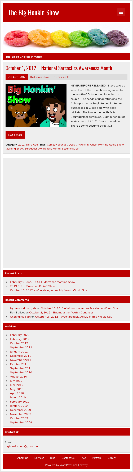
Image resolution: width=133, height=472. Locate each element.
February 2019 (19, 339)
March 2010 (18, 397)
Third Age (32, 144)
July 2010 (16, 380)
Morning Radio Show (111, 144)
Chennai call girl (20, 316)
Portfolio (96, 458)
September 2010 (21, 372)
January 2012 (19, 351)
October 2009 (19, 418)
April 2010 (17, 393)
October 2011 (19, 364)
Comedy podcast (57, 144)
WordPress (66, 465)
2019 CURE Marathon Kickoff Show (33, 286)
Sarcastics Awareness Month (43, 148)
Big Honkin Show (39, 76)
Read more (15, 134)
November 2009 (20, 414)
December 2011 (20, 355)
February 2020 (19, 335)
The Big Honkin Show (33, 12)
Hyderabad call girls (23, 308)
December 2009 (20, 410)
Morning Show (14, 148)
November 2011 (20, 360)
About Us (22, 458)
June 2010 (16, 385)
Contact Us (68, 458)
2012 (21, 144)
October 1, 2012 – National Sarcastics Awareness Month (59, 68)
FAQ (83, 458)
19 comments (61, 76)
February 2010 (19, 401)
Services (39, 458)
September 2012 (21, 347)
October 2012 (19, 343)
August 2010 (18, 376)
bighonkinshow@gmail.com (22, 446)
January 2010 (19, 405)
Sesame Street (70, 148)
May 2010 (16, 389)
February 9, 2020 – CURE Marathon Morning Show (42, 282)
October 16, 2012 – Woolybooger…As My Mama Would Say (48, 290)
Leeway (82, 465)
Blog (52, 458)
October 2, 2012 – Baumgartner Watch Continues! (61, 312)
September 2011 (21, 368)
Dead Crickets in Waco (83, 144)
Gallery (112, 458)
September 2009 (21, 422)
